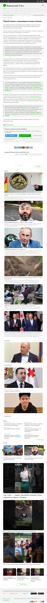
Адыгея (12, 8)
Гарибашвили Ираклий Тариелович (12, 391)
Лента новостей (9, 17)
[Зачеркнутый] (23, 154)
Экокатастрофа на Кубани (39, 15)
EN (5, 1)
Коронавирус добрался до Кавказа (13, 55)
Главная (4, 17)
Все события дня (40, 439)
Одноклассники (15, 114)
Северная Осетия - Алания (31, 11)
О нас (4, 593)
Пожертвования (25, 593)
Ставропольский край (7, 13)
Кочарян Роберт (7, 365)
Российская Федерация (15, 11)
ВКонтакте (7, 114)
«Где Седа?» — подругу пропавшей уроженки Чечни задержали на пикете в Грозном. (22, 496)
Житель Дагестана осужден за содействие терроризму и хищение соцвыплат (33, 424)
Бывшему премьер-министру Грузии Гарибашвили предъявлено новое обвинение (22, 332)
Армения (21, 8)
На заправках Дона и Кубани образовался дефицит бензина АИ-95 (12, 458)
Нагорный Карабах (6, 11)
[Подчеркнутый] (21, 154)
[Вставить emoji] (26, 154)
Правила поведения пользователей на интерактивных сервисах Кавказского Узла (27, 598)
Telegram (33, 109)
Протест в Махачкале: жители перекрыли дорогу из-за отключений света (19, 531)
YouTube (7, 115)
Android (20, 106)
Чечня (13, 13)
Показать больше (23, 584)
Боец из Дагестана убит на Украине (12, 428)
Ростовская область (22, 11)
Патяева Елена (7, 416)
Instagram (38, 112)
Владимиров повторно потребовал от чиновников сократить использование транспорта (12, 437)
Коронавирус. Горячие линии (25, 87)
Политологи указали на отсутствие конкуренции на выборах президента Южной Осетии (22, 194)
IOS (24, 106)
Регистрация (19, 165)
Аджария (8, 8)
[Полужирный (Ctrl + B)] (16, 154)
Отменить (38, 166)
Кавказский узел (13, 35)
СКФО (38, 11)
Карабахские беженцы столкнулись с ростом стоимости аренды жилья (19, 305)
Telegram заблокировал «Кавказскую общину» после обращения (9, 578)
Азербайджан (17, 8)
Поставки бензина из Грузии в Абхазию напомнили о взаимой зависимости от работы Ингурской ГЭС (23, 278)
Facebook (32, 112)
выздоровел (28, 41)
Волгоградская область (36, 8)
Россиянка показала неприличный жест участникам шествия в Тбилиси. (36, 579)
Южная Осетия (17, 13)
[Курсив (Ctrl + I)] (18, 154)
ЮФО (28, 13)
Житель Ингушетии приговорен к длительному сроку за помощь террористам (31, 437)
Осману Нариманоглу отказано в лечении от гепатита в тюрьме (18, 222)
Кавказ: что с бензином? (9, 15)
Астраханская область (28, 8)
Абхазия (4, 8)
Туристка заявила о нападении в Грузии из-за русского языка (22, 578)
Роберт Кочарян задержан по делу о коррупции (14, 249)
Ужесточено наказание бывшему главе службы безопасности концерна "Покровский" (32, 430)
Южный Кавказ (23, 13)
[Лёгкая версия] (8, 1)
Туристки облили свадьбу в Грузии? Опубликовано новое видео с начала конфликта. (22, 564)
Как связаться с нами (13, 593)
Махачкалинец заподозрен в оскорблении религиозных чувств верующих (13, 424)
